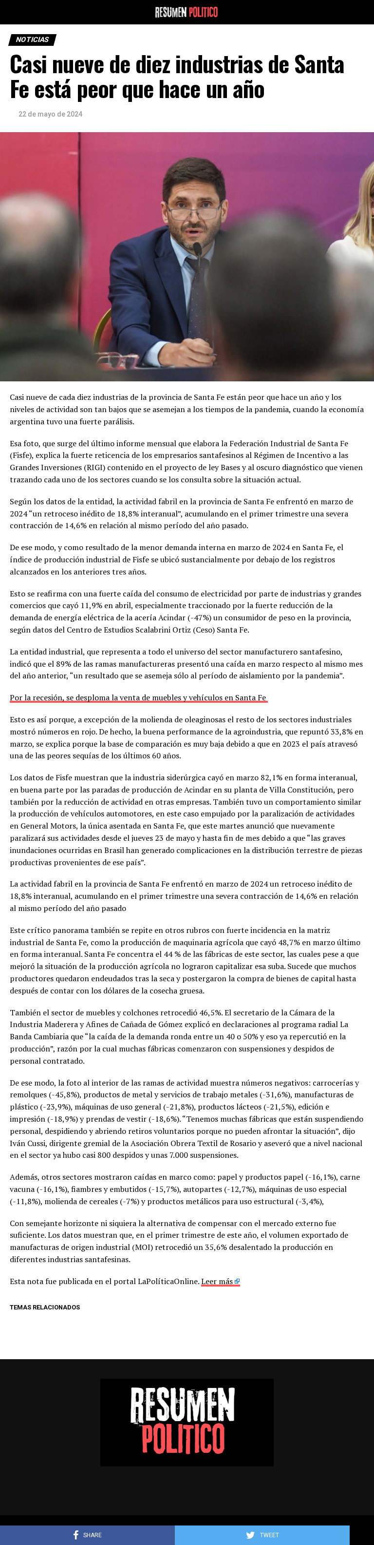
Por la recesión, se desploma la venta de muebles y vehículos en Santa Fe (139, 697)
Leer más (217, 1281)
